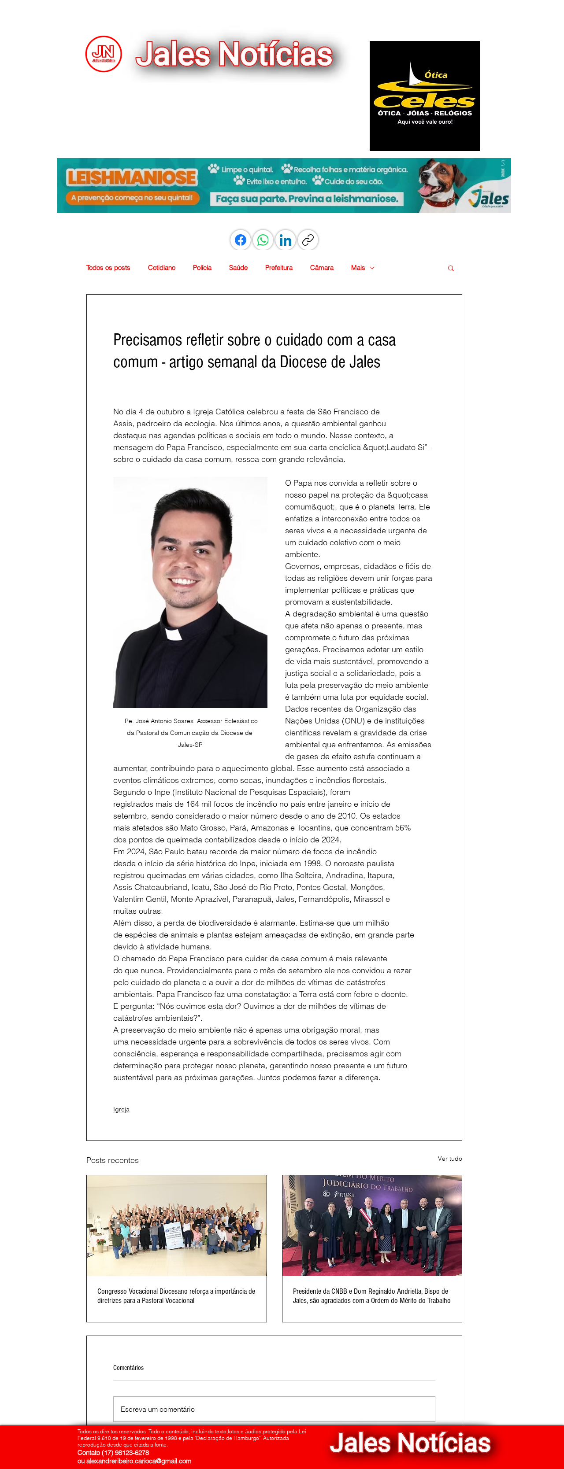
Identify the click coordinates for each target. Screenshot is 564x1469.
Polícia (202, 268)
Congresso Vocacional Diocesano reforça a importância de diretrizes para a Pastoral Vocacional (176, 1296)
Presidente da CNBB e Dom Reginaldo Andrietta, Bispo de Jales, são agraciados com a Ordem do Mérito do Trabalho (372, 1296)
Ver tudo (450, 1159)
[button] (425, 96)
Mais (358, 268)
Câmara (322, 268)
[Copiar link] (308, 240)
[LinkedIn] (285, 240)
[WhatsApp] (263, 240)
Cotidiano (161, 268)
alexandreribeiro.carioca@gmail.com (139, 1461)
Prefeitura (279, 268)
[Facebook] (240, 240)
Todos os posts (108, 268)
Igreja (121, 1109)
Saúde (238, 268)
